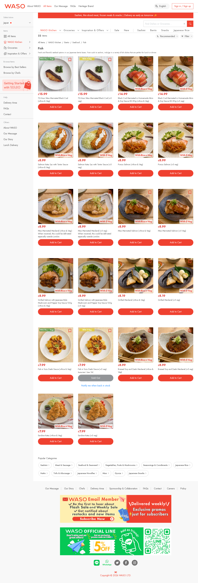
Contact (157, 488)
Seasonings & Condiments (155, 465)
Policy (183, 488)
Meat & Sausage (62, 465)
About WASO (34, 6)
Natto (43, 473)
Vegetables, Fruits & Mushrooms (120, 465)
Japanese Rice (182, 30)
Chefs (82, 488)
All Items (47, 6)
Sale (117, 30)
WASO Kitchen (54, 42)
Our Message (61, 6)
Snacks (165, 30)
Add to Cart (55, 107)
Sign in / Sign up (182, 6)
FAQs (73, 6)
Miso (105, 473)
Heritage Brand (85, 6)
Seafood (76, 42)
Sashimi (141, 30)
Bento (153, 30)
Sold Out (95, 378)
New (126, 30)
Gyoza (118, 473)
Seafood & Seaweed (88, 465)
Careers (171, 488)
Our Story (69, 488)
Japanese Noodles (86, 473)
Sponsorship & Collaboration (123, 488)
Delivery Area (97, 488)
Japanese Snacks (136, 473)
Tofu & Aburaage (61, 473)
